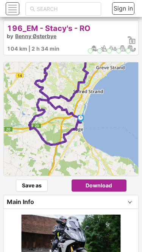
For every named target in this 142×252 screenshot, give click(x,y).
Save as (32, 185)
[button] (11, 8)
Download (99, 185)
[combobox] (67, 9)
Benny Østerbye (35, 36)
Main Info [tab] (20, 202)
